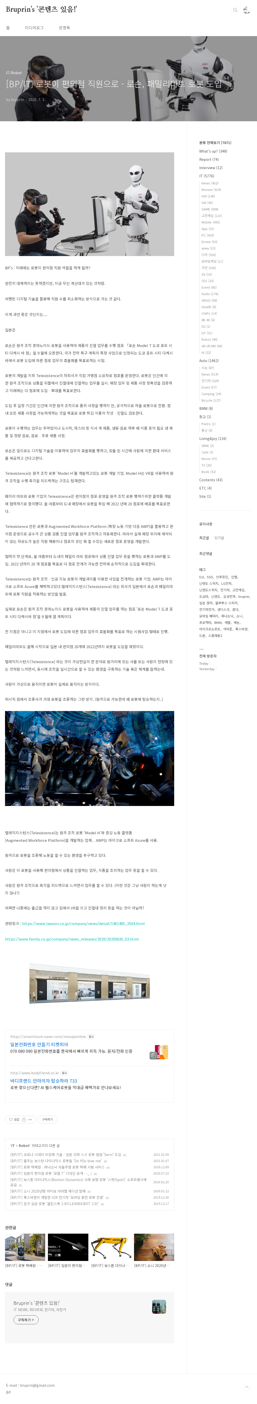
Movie (209, 458)
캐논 (237, 622)
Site (205, 496)
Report (209, 159)
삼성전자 (229, 596)
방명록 (64, 28)
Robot (24, 1145)
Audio (210, 293)
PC (208, 235)
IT (13, 1145)
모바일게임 (212, 261)
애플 (228, 622)
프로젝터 (205, 622)
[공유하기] (24, 1119)
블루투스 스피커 (226, 603)
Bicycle (211, 400)
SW (207, 202)
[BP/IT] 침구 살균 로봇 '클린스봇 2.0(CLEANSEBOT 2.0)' (54, 1203)
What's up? (213, 151)
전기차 (210, 380)
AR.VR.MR (212, 345)
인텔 (234, 576)
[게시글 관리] (30, 1119)
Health (209, 306)
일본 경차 (205, 603)
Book (209, 471)
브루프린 (222, 576)
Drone (209, 241)
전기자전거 (206, 609)
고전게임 (212, 215)
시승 (208, 367)
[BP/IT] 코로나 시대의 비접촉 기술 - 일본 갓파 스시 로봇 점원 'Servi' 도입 (65, 1154)
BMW (206, 408)
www (209, 248)
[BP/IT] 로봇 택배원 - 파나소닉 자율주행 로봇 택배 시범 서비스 (57, 1166)
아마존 (227, 629)
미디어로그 (34, 28)
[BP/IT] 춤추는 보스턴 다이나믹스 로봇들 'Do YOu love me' (56, 1160)
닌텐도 (215, 596)
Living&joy (213, 438)
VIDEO (209, 300)
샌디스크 (223, 609)
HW (208, 196)
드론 (202, 635)
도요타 (203, 596)
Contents (211, 479)
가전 (209, 267)
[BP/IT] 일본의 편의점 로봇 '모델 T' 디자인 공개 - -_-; (51, 1173)
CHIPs (209, 313)
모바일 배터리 (208, 616)
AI (206, 352)
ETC (205, 488)
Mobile (211, 222)
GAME (210, 209)
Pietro (209, 423)
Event (209, 287)
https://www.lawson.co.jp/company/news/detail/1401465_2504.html (83, 923)
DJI (201, 576)
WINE (208, 445)
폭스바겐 (241, 629)
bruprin (243, 596)
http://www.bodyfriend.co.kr (34, 1073)
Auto (209, 360)
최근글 (204, 537)
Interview (211, 167)
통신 (207, 430)
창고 (205, 416)
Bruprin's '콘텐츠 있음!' (41, 9)
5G (206, 326)
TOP (247, 1387)
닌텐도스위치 (208, 590)
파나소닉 (227, 616)
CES (208, 280)
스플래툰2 (215, 635)
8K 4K (208, 319)
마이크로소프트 (209, 629)
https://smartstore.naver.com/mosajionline (48, 1036)
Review (211, 189)
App (208, 228)
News (210, 183)
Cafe (207, 452)
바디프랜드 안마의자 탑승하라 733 (43, 1081)
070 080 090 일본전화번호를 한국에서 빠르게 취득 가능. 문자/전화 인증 (71, 1051)
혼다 (235, 609)
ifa (207, 274)
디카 (209, 254)
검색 (235, 10)
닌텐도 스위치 (208, 583)
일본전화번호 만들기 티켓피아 (39, 1044)
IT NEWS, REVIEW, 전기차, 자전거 (40, 1309)
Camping (211, 393)
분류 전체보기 (215, 142)
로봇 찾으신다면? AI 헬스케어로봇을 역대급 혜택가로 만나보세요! (65, 1087)
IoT (207, 332)
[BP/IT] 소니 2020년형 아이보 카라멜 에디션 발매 (48, 1191)
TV (207, 465)
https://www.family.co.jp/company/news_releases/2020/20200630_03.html (72, 939)
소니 (239, 616)
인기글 (219, 537)
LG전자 (226, 583)
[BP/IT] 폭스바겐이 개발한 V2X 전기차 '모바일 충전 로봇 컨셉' (57, 1197)
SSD (210, 576)
